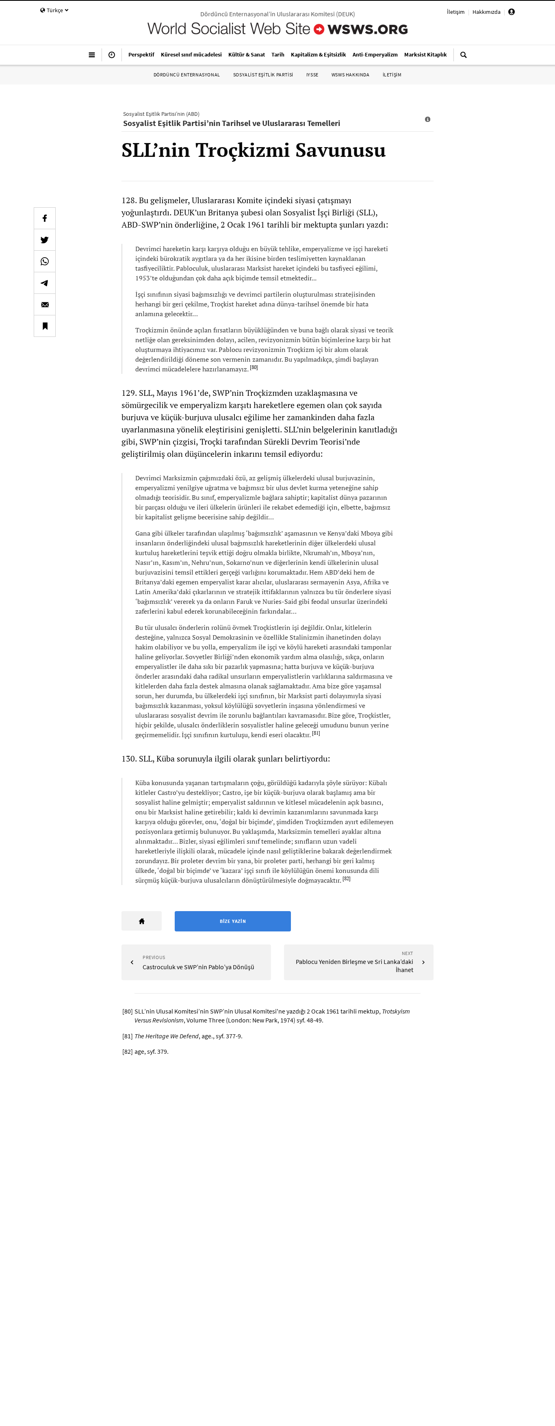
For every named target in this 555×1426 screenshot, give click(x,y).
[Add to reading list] (44, 325)
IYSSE (312, 75)
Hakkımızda (487, 11)
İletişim (456, 11)
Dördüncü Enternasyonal (187, 75)
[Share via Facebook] (44, 218)
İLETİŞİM (392, 75)
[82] (347, 878)
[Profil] (511, 13)
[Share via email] (44, 304)
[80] (254, 367)
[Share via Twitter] (44, 239)
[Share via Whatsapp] (44, 261)
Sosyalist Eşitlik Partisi (263, 75)
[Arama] (463, 58)
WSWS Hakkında (351, 75)
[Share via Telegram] (44, 282)
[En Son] (111, 58)
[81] (316, 733)
